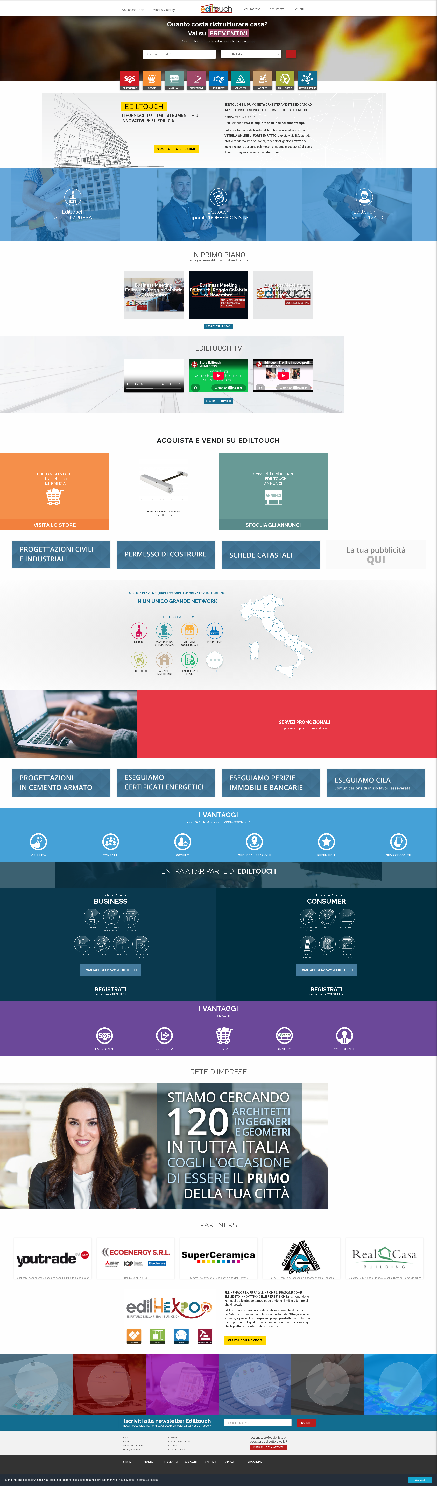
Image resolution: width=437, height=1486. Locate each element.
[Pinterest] (109, 1384)
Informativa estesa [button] (147, 1479)
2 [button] (144, 499)
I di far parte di (110, 970)
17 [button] (185, 499)
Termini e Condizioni (133, 1445)
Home (126, 1437)
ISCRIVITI (306, 1422)
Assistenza (277, 9)
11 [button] (169, 499)
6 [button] (155, 499)
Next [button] (319, 296)
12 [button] (171, 499)
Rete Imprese (251, 9)
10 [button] (166, 499)
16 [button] (182, 499)
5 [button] (152, 499)
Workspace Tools (132, 10)
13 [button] (174, 499)
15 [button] (179, 499)
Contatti (298, 9)
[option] (154, 295)
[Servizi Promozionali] (376, 554)
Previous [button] (118, 296)
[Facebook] (255, 1384)
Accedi (126, 1441)
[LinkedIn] (36, 1384)
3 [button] (147, 499)
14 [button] (177, 499)
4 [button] (149, 499)
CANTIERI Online (228, 33)
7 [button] (158, 499)
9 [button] (163, 499)
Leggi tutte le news (218, 326)
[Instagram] (182, 1384)
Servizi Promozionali (181, 1441)
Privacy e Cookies (131, 1449)
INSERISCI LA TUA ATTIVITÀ (268, 1447)
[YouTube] (328, 1384)
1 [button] (141, 499)
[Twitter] (400, 1384)
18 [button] (188, 499)
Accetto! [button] (420, 1479)
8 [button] (160, 499)
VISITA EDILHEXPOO (245, 1340)
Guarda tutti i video (218, 401)
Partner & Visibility (163, 10)
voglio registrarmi (176, 149)
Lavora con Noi (178, 1449)
